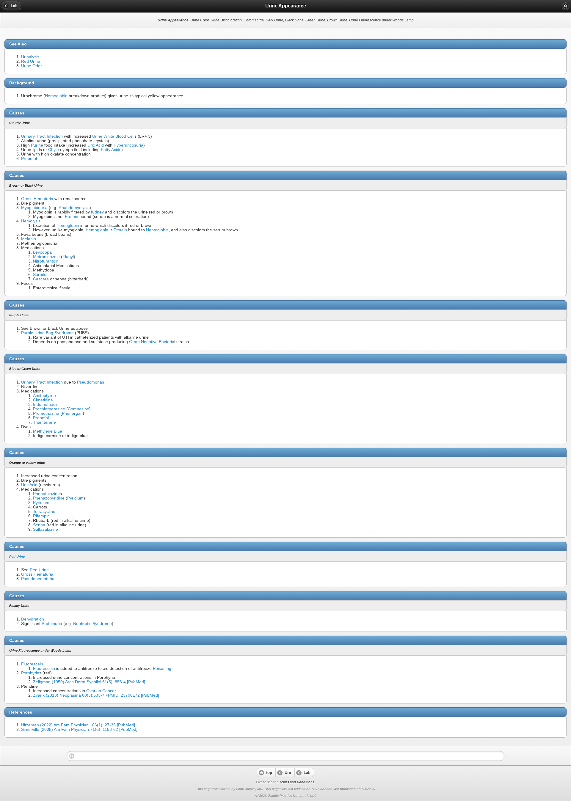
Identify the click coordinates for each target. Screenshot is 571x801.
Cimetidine (43, 400)
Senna (39, 525)
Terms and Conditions (296, 782)
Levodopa (42, 252)
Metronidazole (46, 257)
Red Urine (30, 61)
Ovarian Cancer (101, 691)
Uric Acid (95, 145)
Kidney (97, 212)
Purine (37, 145)
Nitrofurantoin (46, 261)
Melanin (28, 239)
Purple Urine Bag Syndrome (47, 333)
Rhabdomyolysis (74, 207)
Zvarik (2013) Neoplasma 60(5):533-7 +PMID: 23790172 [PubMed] (96, 695)
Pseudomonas (90, 382)
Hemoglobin (56, 96)
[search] (566, 6)
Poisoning (162, 668)
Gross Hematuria (37, 199)
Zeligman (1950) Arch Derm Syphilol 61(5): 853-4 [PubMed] (89, 682)
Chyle (53, 149)
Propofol (29, 158)
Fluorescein (32, 664)
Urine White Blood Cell (113, 136)
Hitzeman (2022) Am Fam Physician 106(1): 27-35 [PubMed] (78, 725)
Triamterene (44, 422)
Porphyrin (30, 673)
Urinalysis (30, 57)
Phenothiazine (46, 493)
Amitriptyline (44, 395)
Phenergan (72, 413)
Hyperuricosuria (128, 145)
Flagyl (68, 257)
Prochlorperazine (49, 409)
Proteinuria (52, 623)
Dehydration (32, 619)
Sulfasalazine (45, 529)
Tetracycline (44, 511)
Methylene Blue (47, 431)
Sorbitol (40, 274)
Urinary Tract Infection (42, 136)
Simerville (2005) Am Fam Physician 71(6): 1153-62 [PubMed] (79, 729)
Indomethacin (46, 404)
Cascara (41, 279)
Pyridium (75, 498)
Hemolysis (30, 221)
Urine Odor (31, 66)
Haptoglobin (157, 230)
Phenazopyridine (49, 498)
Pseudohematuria (37, 579)
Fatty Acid (110, 149)
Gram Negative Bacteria (151, 342)
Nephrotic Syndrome (92, 623)
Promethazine (46, 413)
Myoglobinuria (34, 207)
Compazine (78, 409)
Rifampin (41, 516)
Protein (71, 216)
